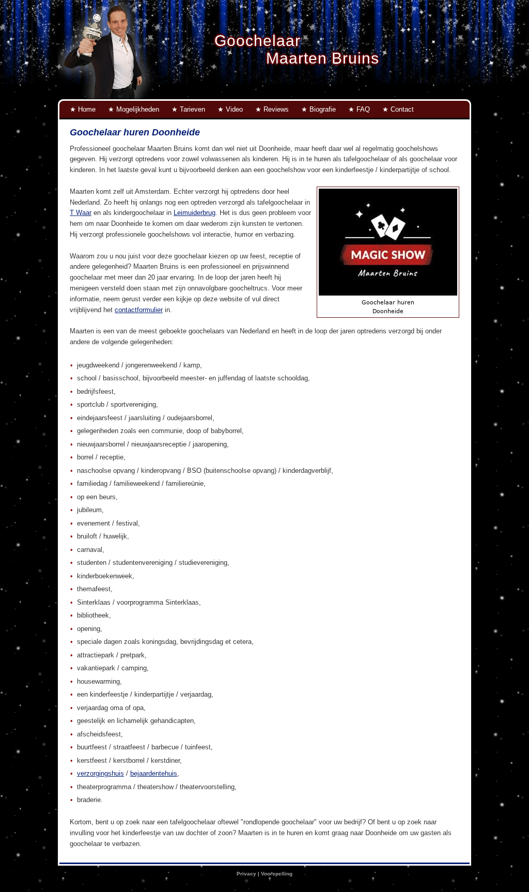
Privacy (246, 873)
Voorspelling (276, 873)
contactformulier (139, 310)
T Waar (80, 213)
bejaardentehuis (153, 773)
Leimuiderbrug (194, 213)
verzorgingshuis (100, 773)
